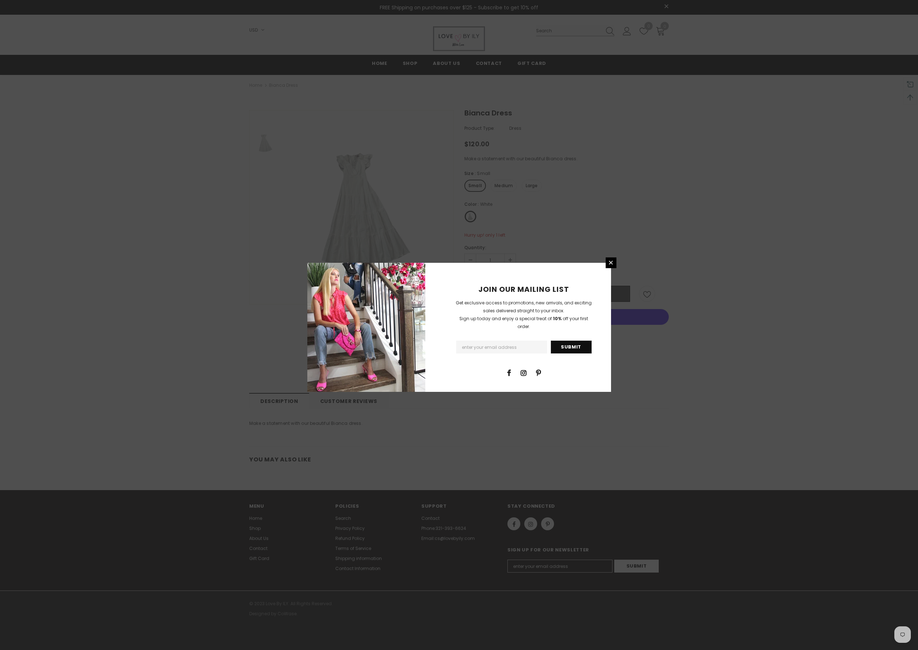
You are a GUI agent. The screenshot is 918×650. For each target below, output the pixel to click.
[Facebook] (508, 372)
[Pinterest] (538, 372)
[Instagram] (523, 372)
